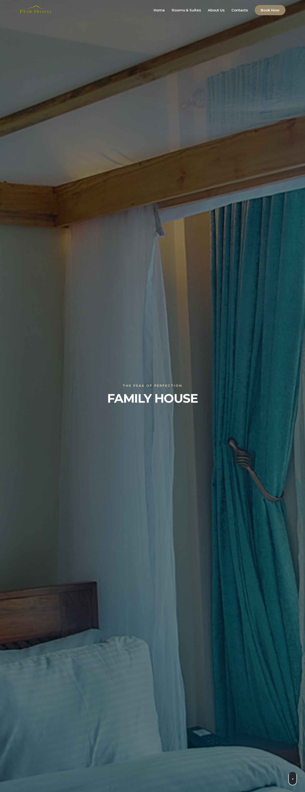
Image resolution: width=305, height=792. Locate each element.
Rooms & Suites (186, 10)
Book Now (270, 10)
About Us (216, 10)
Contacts (239, 10)
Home (159, 10)
